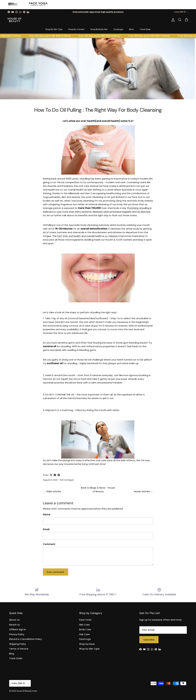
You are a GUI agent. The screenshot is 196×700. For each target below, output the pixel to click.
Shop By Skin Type (53, 29)
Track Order (145, 29)
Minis (131, 29)
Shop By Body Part (98, 29)
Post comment (55, 572)
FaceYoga (85, 639)
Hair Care (84, 634)
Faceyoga (118, 29)
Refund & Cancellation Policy (25, 639)
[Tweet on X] (51, 475)
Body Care (85, 629)
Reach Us (14, 624)
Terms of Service (18, 648)
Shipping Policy (17, 644)
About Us (14, 619)
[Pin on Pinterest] (59, 475)
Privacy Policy (16, 634)
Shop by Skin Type (89, 648)
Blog (11, 653)
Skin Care (84, 624)
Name (46, 514)
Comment (49, 544)
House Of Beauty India (26, 691)
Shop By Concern (76, 29)
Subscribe (149, 639)
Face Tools (85, 619)
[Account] (172, 20)
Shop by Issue (87, 644)
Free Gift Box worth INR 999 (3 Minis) (45, 35)
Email (46, 529)
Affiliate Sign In (17, 629)
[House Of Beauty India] (14, 20)
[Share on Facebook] (55, 475)
